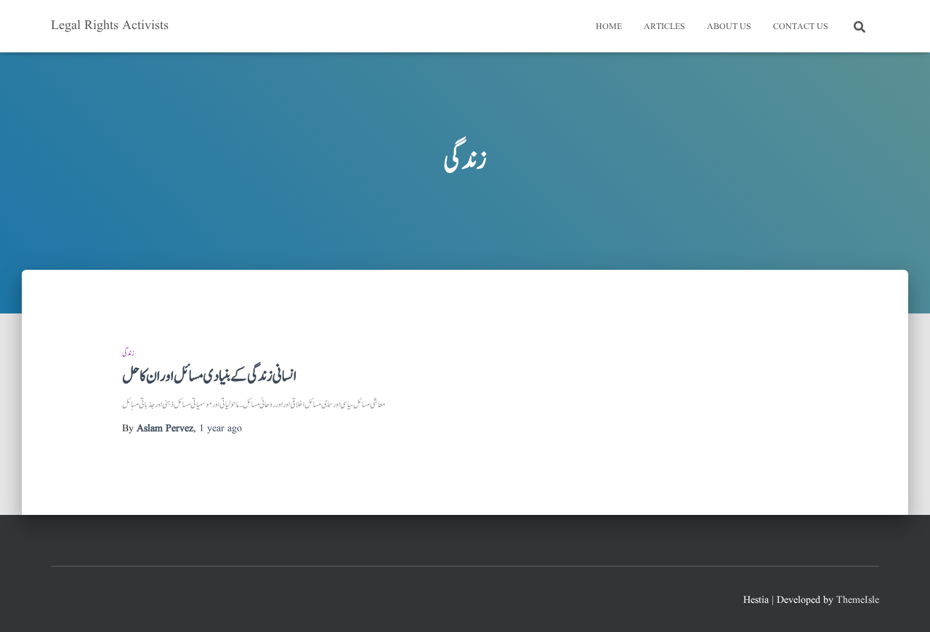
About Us (729, 26)
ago (220, 428)
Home (609, 26)
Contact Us (800, 26)
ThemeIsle (857, 600)
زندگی (128, 353)
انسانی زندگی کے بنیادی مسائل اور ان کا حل (209, 376)
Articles (664, 26)
